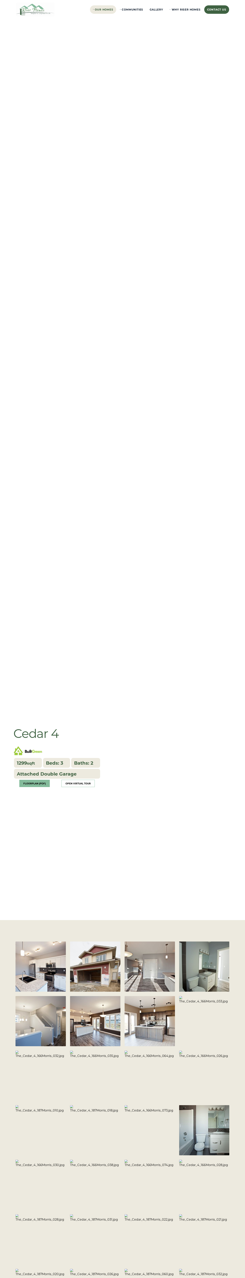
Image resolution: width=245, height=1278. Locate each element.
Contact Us (216, 9)
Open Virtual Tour (78, 783)
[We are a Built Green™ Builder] (27, 750)
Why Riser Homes (186, 9)
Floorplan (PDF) (34, 783)
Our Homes (104, 9)
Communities (132, 9)
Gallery (156, 9)
